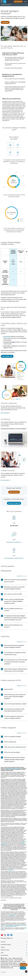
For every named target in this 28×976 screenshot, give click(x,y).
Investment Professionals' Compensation (9, 962)
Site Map (2, 959)
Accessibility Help (4, 961)
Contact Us (11, 961)
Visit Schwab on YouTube (2, 935)
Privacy (9, 958)
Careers (23, 961)
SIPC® (10, 964)
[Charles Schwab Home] (4, 1)
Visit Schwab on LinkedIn (11, 935)
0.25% (20, 261)
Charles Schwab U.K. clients (11, 926)
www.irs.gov (10, 869)
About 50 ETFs (6, 336)
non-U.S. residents (9, 925)
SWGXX (23, 841)
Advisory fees (5, 261)
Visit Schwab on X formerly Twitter (5, 935)
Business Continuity (9, 959)
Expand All (19, 576)
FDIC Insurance (16, 964)
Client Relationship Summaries (7, 967)
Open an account (15, 492)
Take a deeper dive (7, 356)
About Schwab (17, 961)
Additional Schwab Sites (17, 958)
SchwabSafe (4, 958)
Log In (25, 1)
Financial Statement (18, 959)
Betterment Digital (21, 251)
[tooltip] (9, 342)
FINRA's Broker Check (5, 966)
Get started (6, 22)
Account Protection (4, 964)
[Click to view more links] (26, 941)
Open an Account (18, 1)
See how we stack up (14, 503)
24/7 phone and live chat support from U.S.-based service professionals (5, 280)
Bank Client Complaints (16, 966)
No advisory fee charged (13, 262)
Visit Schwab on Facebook (8, 935)
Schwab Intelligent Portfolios (13, 252)
